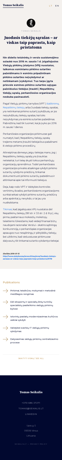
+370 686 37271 (31, 403)
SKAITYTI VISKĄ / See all (31, 358)
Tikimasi (7, 209)
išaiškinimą (53, 103)
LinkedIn (31, 414)
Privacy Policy (38, 444)
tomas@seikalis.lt (31, 408)
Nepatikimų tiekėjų (14, 107)
